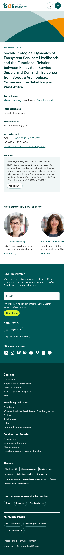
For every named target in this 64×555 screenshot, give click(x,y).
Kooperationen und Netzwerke (19, 383)
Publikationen (10, 419)
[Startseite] (15, 5)
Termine (23, 541)
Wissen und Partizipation (17, 483)
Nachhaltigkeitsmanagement (18, 391)
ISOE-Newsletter (14, 530)
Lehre (6, 423)
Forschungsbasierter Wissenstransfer (22, 451)
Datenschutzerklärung (14, 306)
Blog (14, 541)
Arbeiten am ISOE (12, 387)
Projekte (8, 415)
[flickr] (43, 352)
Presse (7, 541)
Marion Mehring (12, 100)
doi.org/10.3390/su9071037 (24, 138)
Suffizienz (42, 473)
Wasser (53, 478)
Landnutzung (45, 469)
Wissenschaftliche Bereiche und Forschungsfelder (29, 411)
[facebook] (31, 352)
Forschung (9, 407)
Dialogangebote (12, 447)
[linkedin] (6, 352)
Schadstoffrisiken (25, 473)
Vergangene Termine (35, 523)
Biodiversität (11, 469)
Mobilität (9, 473)
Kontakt (32, 541)
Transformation (12, 478)
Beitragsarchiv (13, 523)
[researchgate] (49, 352)
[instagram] (12, 352)
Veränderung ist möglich (35, 478)
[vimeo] (37, 352)
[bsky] (18, 352)
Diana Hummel (45, 100)
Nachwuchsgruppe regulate (18, 427)
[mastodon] (24, 352)
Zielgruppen (10, 439)
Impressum (9, 546)
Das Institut (9, 379)
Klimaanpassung (28, 469)
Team (6, 395)
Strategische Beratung (15, 443)
